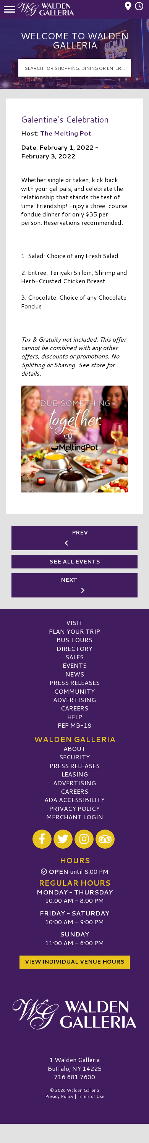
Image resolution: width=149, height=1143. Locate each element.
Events (75, 665)
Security (74, 756)
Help (74, 716)
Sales (74, 656)
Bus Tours (74, 639)
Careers (74, 708)
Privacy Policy (74, 808)
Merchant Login (74, 816)
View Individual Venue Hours (75, 961)
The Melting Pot (65, 133)
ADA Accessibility (74, 799)
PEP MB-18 (74, 725)
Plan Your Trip (74, 631)
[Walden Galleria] (74, 1014)
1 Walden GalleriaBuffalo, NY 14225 (75, 1063)
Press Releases (75, 682)
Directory (74, 648)
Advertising (74, 699)
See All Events (74, 561)
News (74, 674)
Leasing (75, 774)
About (74, 748)
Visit (74, 622)
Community (74, 691)
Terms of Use (91, 1096)
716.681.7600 (74, 1077)
